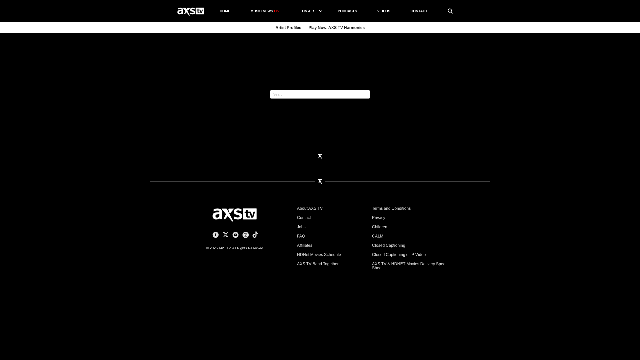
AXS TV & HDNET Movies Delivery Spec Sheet (408, 266)
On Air (308, 11)
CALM (377, 236)
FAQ (301, 236)
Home (225, 11)
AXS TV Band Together (317, 264)
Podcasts (347, 11)
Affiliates (304, 245)
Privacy (378, 218)
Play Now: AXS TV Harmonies (336, 28)
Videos (383, 11)
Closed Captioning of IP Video (399, 254)
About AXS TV (310, 208)
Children (379, 227)
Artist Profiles (288, 28)
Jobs (301, 227)
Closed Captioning (388, 245)
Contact (419, 11)
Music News (266, 11)
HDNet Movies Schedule (319, 254)
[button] (321, 11)
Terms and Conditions (391, 208)
